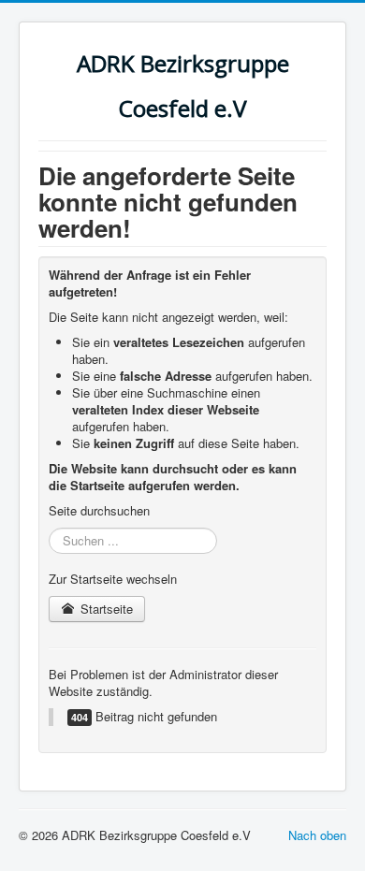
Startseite (105, 608)
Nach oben (317, 835)
